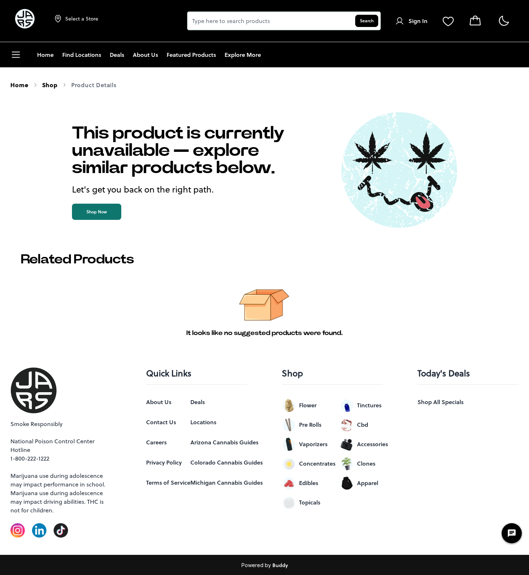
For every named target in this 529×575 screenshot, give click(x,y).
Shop (50, 85)
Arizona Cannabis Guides (224, 442)
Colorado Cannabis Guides (226, 462)
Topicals (309, 502)
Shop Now (96, 212)
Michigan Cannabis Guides (226, 482)
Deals (197, 402)
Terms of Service (168, 482)
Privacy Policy (164, 462)
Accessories (372, 444)
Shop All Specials (440, 402)
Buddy (280, 565)
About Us (158, 402)
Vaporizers (313, 444)
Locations (203, 422)
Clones (366, 463)
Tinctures (369, 405)
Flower (308, 405)
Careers (156, 442)
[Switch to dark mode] (503, 21)
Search (367, 21)
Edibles (308, 483)
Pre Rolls (310, 425)
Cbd (362, 425)
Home (19, 85)
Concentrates (317, 463)
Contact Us (161, 422)
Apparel (367, 483)
